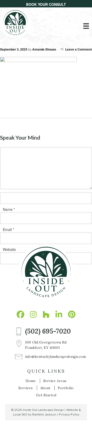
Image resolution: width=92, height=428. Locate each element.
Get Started (46, 395)
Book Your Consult (46, 4)
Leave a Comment (78, 49)
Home (31, 380)
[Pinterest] (71, 314)
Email (7, 229)
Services (25, 388)
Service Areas (54, 380)
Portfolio (66, 388)
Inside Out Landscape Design (43, 410)
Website (9, 249)
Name (8, 209)
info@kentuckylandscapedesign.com (51, 356)
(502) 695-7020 (48, 331)
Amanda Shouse (44, 49)
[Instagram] (33, 314)
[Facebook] (20, 314)
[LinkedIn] (58, 314)
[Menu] (86, 26)
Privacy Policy (69, 414)
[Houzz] (46, 314)
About (45, 388)
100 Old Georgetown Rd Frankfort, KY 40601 (45, 345)
